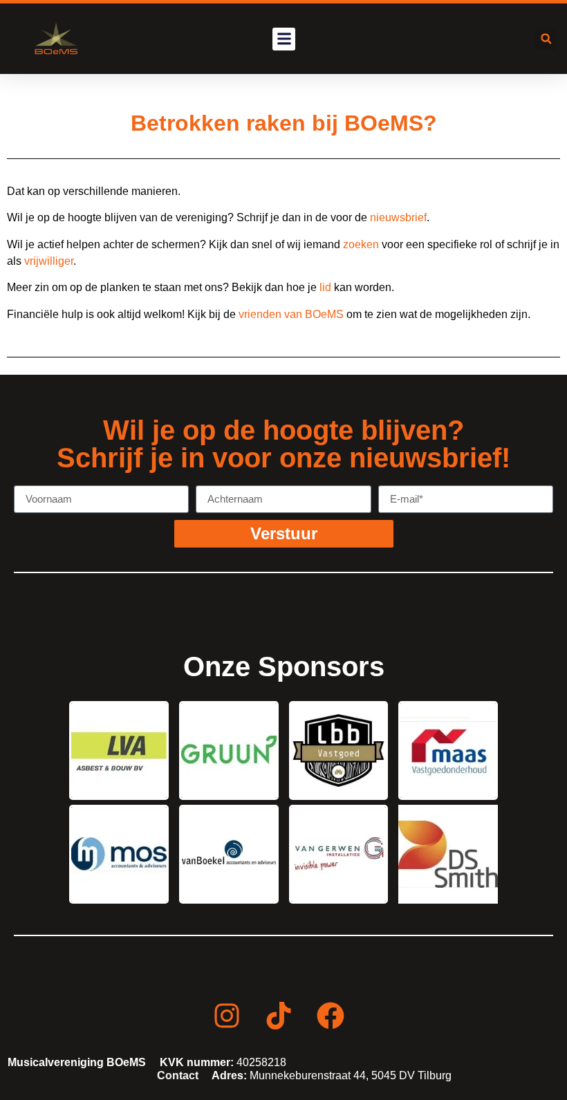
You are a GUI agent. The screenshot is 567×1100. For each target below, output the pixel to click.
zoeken (361, 244)
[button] (283, 39)
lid (325, 287)
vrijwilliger (48, 261)
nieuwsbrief (398, 217)
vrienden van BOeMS (291, 314)
